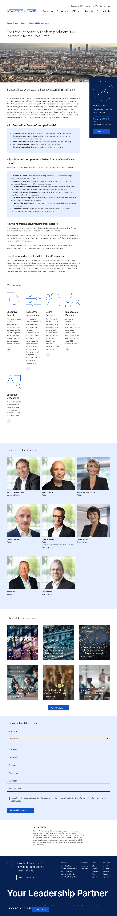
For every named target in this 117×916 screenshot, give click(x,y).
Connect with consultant (18, 810)
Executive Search (67, 866)
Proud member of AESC (39, 906)
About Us (95, 6)
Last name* (13, 757)
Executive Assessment (69, 869)
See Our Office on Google (102, 116)
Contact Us (103, 11)
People (89, 11)
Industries (84, 866)
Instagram (106, 877)
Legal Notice (52, 906)
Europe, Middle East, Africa (39, 23)
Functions (84, 869)
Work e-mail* (14, 773)
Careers (103, 6)
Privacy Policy (16, 801)
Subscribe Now (25, 877)
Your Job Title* (15, 789)
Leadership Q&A (77, 6)
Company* (13, 765)
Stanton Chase (12, 23)
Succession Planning (68, 874)
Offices (76, 11)
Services (48, 11)
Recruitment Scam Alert (96, 906)
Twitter (105, 874)
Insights (87, 6)
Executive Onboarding (69, 877)
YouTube (106, 871)
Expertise (62, 11)
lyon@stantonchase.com (102, 124)
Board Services (66, 871)
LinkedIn (106, 866)
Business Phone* (15, 781)
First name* (13, 749)
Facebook (106, 869)
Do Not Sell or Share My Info (78, 906)
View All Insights (57, 708)
